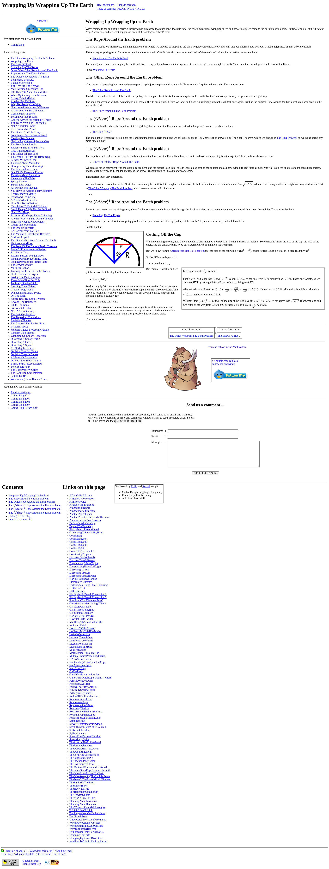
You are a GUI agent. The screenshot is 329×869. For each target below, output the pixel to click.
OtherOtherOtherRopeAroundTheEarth (90, 677)
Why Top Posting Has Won (26, 104)
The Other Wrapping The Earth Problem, (110, 188)
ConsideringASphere (80, 554)
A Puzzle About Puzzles (24, 200)
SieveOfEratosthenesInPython (85, 723)
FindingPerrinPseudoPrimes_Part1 (88, 594)
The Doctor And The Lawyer (27, 132)
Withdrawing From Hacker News (29, 379)
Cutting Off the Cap (19, 516)
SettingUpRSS (77, 720)
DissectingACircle (79, 569)
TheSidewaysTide (79, 788)
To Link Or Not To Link (24, 116)
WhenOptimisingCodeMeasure (86, 825)
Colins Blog (17, 44)
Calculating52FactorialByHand (86, 532)
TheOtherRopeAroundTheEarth (86, 773)
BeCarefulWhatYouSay (82, 523)
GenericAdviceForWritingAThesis (87, 603)
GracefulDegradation (80, 606)
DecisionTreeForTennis (82, 557)
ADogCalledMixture (80, 495)
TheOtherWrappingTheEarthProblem (89, 776)
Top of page (59, 854)
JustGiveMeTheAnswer (82, 628)
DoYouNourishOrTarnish (83, 578)
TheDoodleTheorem (80, 751)
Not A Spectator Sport (23, 125)
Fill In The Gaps (20, 304)
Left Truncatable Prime (23, 129)
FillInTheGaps (77, 591)
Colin (134, 486)
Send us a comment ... (21, 519)
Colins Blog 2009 (20, 398)
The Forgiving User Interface (26, 372)
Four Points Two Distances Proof (29, 135)
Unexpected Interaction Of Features (30, 107)
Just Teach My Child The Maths (28, 122)
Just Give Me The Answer (25, 85)
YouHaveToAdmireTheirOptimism (88, 841)
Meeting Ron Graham (22, 138)
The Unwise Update (22, 264)
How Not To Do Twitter (24, 203)
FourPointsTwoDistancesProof (86, 600)
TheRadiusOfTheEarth (81, 782)
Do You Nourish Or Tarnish (26, 360)
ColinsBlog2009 (78, 544)
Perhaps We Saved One (23, 159)
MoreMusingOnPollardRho (84, 652)
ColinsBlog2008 (78, 541)
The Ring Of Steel (21, 64)
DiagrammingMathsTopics (83, 563)
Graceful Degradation (22, 289)
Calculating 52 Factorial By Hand (29, 206)
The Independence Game (24, 169)
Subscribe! (42, 20)
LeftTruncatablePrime (81, 640)
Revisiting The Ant (21, 320)
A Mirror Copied (20, 237)
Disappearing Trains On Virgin (27, 166)
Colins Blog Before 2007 (24, 407)
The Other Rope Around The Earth (30, 76)
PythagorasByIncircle (81, 693)
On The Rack (18, 295)
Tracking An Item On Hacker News (30, 271)
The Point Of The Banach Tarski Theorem (34, 246)
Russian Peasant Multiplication (27, 255)
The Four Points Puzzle (23, 144)
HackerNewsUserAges (81, 615)
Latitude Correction (21, 82)
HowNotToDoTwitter (81, 618)
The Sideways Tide (227, 335)
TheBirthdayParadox (80, 745)
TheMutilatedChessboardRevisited (88, 767)
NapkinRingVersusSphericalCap (87, 662)
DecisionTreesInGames (82, 560)
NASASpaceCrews (80, 659)
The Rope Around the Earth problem (28, 498)
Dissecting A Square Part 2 (25, 338)
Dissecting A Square (22, 345)
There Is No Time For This (25, 280)
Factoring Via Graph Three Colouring (31, 215)
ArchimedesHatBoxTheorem (85, 520)
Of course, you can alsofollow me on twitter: (225, 362)
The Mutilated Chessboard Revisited (30, 234)
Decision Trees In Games (24, 354)
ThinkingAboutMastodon (83, 801)
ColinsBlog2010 (78, 547)
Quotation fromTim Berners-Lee (31, 862)
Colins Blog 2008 (20, 401)
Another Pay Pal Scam (23, 101)
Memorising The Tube (23, 178)
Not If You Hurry (20, 212)
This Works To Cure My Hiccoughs (30, 156)
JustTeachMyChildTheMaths (85, 631)
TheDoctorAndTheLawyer (84, 748)
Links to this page (127, 4)
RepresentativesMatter (81, 705)
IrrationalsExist (77, 625)
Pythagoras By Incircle (23, 196)
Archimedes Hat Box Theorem (27, 110)
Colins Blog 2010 (20, 395)
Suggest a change (14, 850)
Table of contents (106, 8)
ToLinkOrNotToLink (81, 810)
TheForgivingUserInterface (84, 754)
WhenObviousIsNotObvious (84, 822)
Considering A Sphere (23, 113)
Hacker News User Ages (24, 274)
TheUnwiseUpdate (79, 794)
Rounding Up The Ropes (24, 67)
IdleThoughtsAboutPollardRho (86, 622)
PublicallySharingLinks (82, 689)
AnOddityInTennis (79, 507)
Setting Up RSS (19, 375)
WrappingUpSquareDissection (85, 838)
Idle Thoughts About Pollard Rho (29, 92)
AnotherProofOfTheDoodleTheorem (89, 517)
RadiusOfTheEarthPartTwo (84, 696)
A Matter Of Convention (24, 357)
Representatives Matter (23, 193)
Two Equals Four (20, 366)
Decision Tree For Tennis (24, 351)
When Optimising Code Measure (28, 95)
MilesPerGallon (77, 649)
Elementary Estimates (22, 79)
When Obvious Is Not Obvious (28, 221)
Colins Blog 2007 (20, 404)
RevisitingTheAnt (79, 708)
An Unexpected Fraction (24, 187)
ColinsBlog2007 (78, 538)
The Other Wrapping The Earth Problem (32, 58)
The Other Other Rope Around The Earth (33, 240)
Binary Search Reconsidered (26, 363)
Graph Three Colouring (23, 224)
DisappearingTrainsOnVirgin (85, 566)
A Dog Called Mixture (23, 98)
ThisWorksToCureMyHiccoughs (87, 807)
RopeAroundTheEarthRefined (85, 711)
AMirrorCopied (77, 501)
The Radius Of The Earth (24, 153)
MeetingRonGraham (80, 643)
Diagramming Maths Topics (26, 292)
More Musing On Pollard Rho (27, 88)
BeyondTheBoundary (81, 526)
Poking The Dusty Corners (25, 277)
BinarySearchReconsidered (84, 529)
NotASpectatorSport (80, 665)
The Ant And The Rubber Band (28, 323)
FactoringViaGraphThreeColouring (88, 585)
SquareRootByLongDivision (85, 736)
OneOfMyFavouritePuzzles (84, 674)
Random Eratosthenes (22, 332)
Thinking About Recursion (25, 175)
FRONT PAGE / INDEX (131, 8)
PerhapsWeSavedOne (81, 680)
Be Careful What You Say (25, 230)
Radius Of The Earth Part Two (27, 147)
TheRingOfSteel (78, 785)
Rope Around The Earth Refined (28, 73)
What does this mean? (41, 850)
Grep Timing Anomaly (23, 150)
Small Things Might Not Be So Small (31, 209)
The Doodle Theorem (22, 227)
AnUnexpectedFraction (82, 510)
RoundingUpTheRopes (82, 714)
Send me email (64, 850)
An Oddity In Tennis (22, 348)
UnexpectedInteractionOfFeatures (87, 819)
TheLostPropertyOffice (82, 764)
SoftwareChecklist (79, 730)
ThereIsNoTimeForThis (82, 797)
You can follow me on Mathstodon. (227, 347)
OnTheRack (76, 671)
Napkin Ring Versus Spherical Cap (30, 141)
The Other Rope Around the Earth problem (32, 501)
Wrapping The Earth (22, 61)
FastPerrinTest (77, 588)
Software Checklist (21, 308)
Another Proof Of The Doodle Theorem (32, 218)
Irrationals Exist (19, 326)
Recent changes (105, 4)
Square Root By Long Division (28, 298)
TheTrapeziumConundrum (83, 791)
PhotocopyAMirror (79, 683)
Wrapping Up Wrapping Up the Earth (29, 495)
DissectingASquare (79, 572)
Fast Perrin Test (19, 252)
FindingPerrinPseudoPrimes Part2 (29, 258)
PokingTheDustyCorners (82, 686)
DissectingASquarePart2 (82, 575)
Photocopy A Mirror (22, 243)
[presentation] (102, 118)
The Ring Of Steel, (287, 137)
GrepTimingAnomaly (81, 612)
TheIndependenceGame (82, 760)
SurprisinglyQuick (79, 739)
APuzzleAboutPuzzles (81, 504)
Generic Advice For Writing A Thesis (31, 119)
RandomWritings (78, 702)
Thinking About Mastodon (25, 163)
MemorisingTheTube (80, 646)
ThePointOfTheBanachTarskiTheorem (90, 779)
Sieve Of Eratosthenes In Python (28, 249)
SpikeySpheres (77, 733)
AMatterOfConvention (81, 498)
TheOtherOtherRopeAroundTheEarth (89, 770)
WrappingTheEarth (79, 835)
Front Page (7, 854)
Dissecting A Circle (21, 342)
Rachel (146, 486)
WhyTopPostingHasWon (82, 828)
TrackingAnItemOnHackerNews (87, 813)
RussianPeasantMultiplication (85, 717)
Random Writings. (21, 392)
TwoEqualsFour (78, 816)
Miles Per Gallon (20, 267)
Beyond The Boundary (23, 301)
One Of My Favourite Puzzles (27, 172)
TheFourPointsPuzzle (81, 757)
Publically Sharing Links (24, 283)
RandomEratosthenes (80, 699)
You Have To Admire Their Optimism (31, 190)
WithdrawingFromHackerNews (86, 831)
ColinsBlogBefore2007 (82, 551)
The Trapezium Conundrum (26, 317)
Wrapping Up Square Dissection (28, 335)
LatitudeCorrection (79, 634)
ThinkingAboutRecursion (83, 804)
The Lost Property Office (24, 369)
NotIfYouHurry (77, 668)
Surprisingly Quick (21, 184)
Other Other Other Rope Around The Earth (34, 70)
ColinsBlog (75, 535)
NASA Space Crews (22, 311)
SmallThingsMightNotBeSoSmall (87, 726)
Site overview (43, 854)
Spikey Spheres (19, 181)
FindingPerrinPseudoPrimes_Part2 (88, 597)
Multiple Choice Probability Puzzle (30, 329)
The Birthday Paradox (23, 314)
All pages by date (24, 854)
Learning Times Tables (23, 286)
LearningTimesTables (81, 637)
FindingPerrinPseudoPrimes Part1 (29, 261)
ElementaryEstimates (80, 581)
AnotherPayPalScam (80, 514)
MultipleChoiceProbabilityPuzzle (87, 655)
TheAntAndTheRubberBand (85, 742)
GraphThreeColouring (81, 609)
